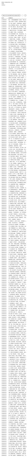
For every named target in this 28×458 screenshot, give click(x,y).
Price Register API (7, 2)
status (3, 5)
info (3, 3)
